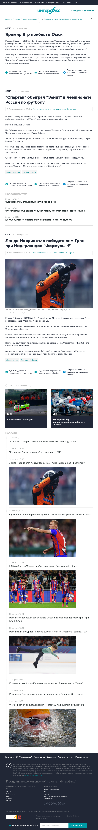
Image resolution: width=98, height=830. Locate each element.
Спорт (40, 19)
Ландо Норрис (12, 360)
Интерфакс (49, 10)
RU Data (46, 794)
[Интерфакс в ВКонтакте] (55, 803)
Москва (55, 19)
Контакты (9, 757)
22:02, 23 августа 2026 (21, 91)
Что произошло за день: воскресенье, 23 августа (53, 253)
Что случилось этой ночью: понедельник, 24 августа (54, 109)
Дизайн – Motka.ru (73, 816)
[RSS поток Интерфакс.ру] (59, 803)
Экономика (32, 19)
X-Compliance (11, 794)
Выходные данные (42, 818)
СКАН (46, 792)
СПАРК (8, 792)
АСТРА (8, 801)
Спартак (16, 172)
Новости (67, 19)
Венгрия (24, 360)
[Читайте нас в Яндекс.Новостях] (45, 803)
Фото (82, 19)
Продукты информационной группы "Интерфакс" (41, 781)
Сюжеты (75, 19)
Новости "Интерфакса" (51, 790)
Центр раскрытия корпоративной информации (55, 797)
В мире (24, 19)
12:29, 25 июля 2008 (20, 28)
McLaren (33, 360)
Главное (8, 19)
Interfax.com (39, 3)
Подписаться (77, 825)
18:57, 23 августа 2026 (20, 235)
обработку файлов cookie (33, 775)
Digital (61, 19)
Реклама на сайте (65, 757)
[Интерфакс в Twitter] (52, 803)
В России (16, 19)
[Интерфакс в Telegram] (48, 803)
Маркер (9, 798)
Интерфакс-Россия (53, 3)
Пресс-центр (39, 757)
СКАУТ (8, 796)
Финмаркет (67, 3)
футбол (26, 172)
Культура (47, 19)
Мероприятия (81, 757)
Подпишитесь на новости (25, 825)
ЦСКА (33, 172)
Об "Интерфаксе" (25, 3)
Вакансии (51, 757)
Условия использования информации (48, 816)
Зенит (8, 172)
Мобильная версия (9, 3)
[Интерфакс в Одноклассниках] (63, 803)
